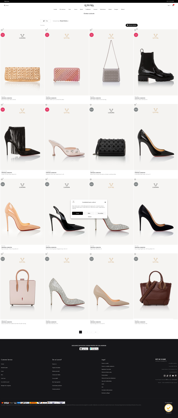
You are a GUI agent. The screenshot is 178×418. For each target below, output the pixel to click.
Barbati (110, 9)
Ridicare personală (55, 371)
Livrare (2, 371)
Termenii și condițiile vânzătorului (108, 366)
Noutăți (55, 9)
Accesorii (95, 9)
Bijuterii (81, 9)
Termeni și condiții (105, 363)
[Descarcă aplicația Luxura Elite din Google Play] (94, 348)
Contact (2, 364)
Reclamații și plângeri (106, 393)
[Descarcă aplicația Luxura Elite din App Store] (84, 348)
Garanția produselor (56, 389)
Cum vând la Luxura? (5, 382)
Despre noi (54, 364)
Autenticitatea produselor (57, 385)
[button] (105, 202)
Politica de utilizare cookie (107, 372)
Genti (70, 9)
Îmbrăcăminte (103, 9)
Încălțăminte (88, 9)
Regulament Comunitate (106, 369)
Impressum (89, 216)
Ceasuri (75, 9)
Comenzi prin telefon (56, 374)
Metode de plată (4, 367)
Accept (77, 213)
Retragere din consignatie (6, 385)
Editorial (122, 9)
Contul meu (3, 378)
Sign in (169, 5)
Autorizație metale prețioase (107, 390)
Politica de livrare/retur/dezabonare (108, 378)
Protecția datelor (105, 375)
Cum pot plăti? (55, 378)
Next (95, 332)
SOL (102, 387)
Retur (2, 374)
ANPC (103, 384)
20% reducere (62, 9)
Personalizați (100, 213)
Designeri (116, 9)
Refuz (89, 213)
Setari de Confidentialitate (107, 381)
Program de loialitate (56, 367)
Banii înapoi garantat (56, 382)
